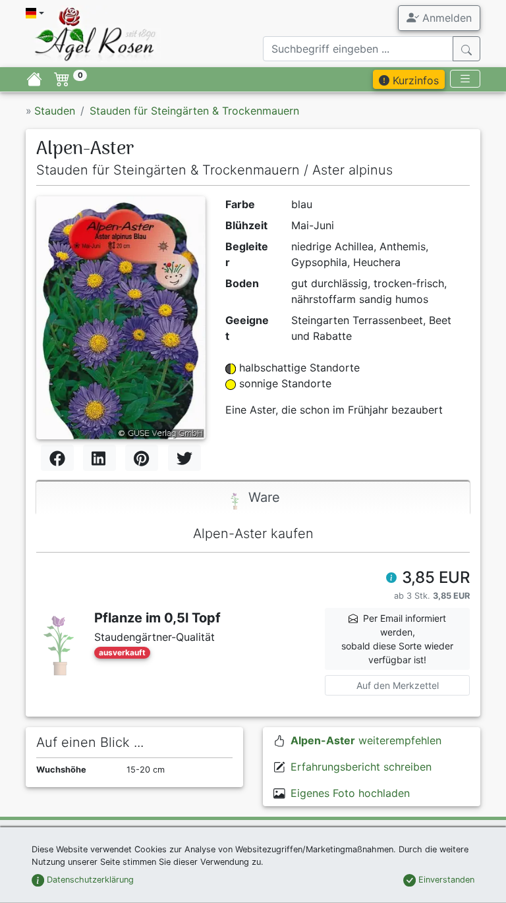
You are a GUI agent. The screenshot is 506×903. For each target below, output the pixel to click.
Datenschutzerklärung (89, 880)
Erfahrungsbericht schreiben (361, 766)
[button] (391, 579)
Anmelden (445, 17)
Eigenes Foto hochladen (350, 793)
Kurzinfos (414, 80)
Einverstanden (445, 880)
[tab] (253, 498)
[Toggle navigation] (465, 79)
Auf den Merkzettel (397, 685)
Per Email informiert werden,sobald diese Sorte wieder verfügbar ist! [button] (397, 639)
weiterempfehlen (366, 740)
